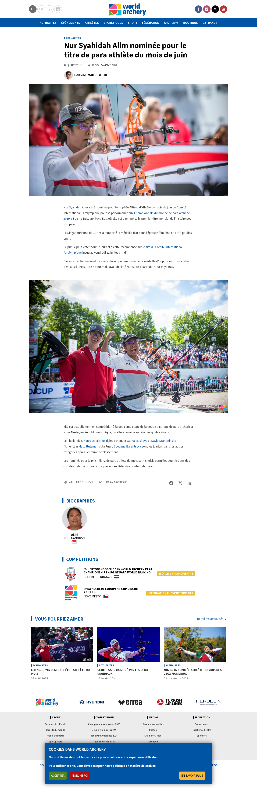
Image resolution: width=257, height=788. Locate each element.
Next (231, 654)
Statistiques (113, 23)
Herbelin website (208, 702)
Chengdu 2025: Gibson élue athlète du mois (60, 672)
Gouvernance (202, 724)
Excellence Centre (201, 729)
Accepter (58, 775)
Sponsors (202, 735)
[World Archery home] (48, 702)
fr (32, 9)
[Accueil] (127, 9)
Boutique (190, 23)
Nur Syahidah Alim (75, 207)
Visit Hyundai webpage (91, 702)
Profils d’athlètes (55, 735)
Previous (26, 654)
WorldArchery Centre (58, 9)
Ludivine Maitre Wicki (90, 75)
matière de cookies (143, 766)
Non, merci (80, 775)
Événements (70, 23)
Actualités (48, 23)
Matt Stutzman (88, 446)
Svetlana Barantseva (127, 446)
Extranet (210, 23)
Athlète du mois (81, 482)
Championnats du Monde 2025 (104, 724)
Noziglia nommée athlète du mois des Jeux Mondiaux (193, 672)
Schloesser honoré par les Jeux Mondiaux (122, 672)
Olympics (41, 9)
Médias (153, 717)
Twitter (215, 9)
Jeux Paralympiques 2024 (104, 735)
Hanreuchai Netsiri (95, 441)
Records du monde (55, 729)
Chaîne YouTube (152, 735)
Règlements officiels (55, 724)
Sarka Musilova (137, 441)
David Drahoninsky (163, 441)
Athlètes (92, 23)
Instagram (207, 9)
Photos (153, 729)
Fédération (150, 23)
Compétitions (105, 717)
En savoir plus (192, 775)
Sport (132, 23)
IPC (100, 482)
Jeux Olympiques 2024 (104, 729)
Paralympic (49, 9)
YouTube (223, 9)
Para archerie (116, 482)
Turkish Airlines (169, 702)
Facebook (198, 9)
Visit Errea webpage (130, 702)
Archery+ (171, 23)
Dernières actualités (210, 619)
